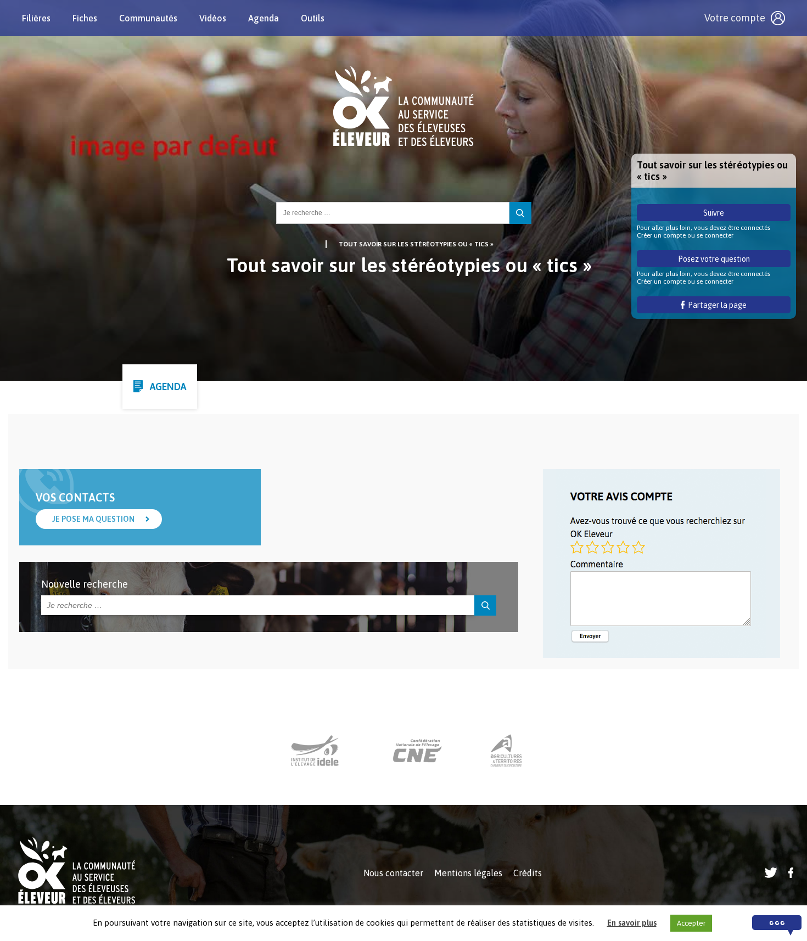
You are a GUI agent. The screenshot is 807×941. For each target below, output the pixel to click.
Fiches (84, 18)
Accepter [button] (691, 923)
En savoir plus (632, 922)
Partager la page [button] (716, 305)
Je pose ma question (93, 519)
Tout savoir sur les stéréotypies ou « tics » (416, 244)
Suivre (713, 213)
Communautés (148, 18)
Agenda (263, 18)
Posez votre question (714, 259)
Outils (312, 18)
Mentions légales (468, 873)
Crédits (527, 873)
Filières (36, 18)
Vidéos (212, 18)
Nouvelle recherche (84, 584)
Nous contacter (393, 873)
